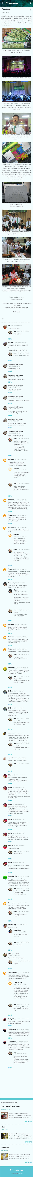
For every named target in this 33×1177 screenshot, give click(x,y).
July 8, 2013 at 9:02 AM (18, 819)
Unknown (11, 459)
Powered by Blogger (17, 1170)
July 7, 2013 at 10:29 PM (20, 569)
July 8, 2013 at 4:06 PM (20, 932)
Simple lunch (5, 1147)
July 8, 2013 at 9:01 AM (18, 804)
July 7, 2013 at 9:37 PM (23, 353)
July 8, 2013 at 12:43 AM (20, 758)
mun (9, 733)
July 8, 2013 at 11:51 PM (23, 972)
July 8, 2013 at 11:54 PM (20, 984)
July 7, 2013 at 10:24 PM (20, 499)
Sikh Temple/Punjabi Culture (10, 1106)
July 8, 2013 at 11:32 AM (23, 888)
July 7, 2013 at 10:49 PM (23, 483)
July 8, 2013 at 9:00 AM (18, 787)
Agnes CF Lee (12, 972)
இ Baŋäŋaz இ (12, 876)
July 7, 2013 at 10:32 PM (19, 583)
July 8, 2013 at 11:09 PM (23, 942)
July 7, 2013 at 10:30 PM (20, 536)
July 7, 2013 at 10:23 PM (20, 459)
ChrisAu (10, 845)
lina (9, 325)
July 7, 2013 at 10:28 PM (20, 527)
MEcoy (10, 775)
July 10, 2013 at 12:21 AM (22, 1041)
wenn (15, 331)
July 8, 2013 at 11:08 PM (23, 911)
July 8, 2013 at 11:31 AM (23, 851)
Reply (10, 339)
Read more (28, 1121)
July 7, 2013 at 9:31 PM (14, 366)
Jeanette (11, 758)
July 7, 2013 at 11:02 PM (23, 676)
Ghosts (3, 1127)
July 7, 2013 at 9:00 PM (20, 342)
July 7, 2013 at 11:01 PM (23, 654)
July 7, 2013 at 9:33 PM (14, 398)
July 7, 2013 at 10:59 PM (23, 610)
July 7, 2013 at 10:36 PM (20, 649)
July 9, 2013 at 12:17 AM (23, 1004)
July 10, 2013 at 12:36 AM (20, 1053)
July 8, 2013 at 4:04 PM (22, 924)
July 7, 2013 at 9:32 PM (14, 376)
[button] (30, 9)
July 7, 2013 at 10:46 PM (22, 667)
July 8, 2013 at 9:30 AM (23, 876)
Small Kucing (12, 925)
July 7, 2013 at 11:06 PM (17, 708)
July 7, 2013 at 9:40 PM (23, 438)
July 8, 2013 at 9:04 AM (18, 833)
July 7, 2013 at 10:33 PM (20, 591)
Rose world (11, 903)
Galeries (20, 1173)
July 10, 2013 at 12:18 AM (22, 1019)
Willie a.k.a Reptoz (13, 954)
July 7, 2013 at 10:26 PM (20, 515)
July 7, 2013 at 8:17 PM (16, 325)
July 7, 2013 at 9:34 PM (14, 408)
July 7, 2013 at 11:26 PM (23, 743)
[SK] (9, 691)
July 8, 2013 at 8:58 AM (18, 775)
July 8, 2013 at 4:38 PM (14, 955)
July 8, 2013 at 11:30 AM (23, 763)
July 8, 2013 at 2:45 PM (21, 903)
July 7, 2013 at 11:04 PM (17, 691)
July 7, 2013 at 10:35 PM (20, 637)
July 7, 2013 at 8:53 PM (23, 331)
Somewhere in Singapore (15, 364)
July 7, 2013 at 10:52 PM (23, 549)
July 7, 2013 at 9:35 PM (14, 433)
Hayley (10, 583)
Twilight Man (12, 1019)
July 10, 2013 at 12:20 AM (22, 1029)
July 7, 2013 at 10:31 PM (20, 470)
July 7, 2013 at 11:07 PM (18, 733)
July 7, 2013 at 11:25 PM (23, 718)
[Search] (30, 3)
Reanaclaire (11, 667)
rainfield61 (11, 343)
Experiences (12, 3)
